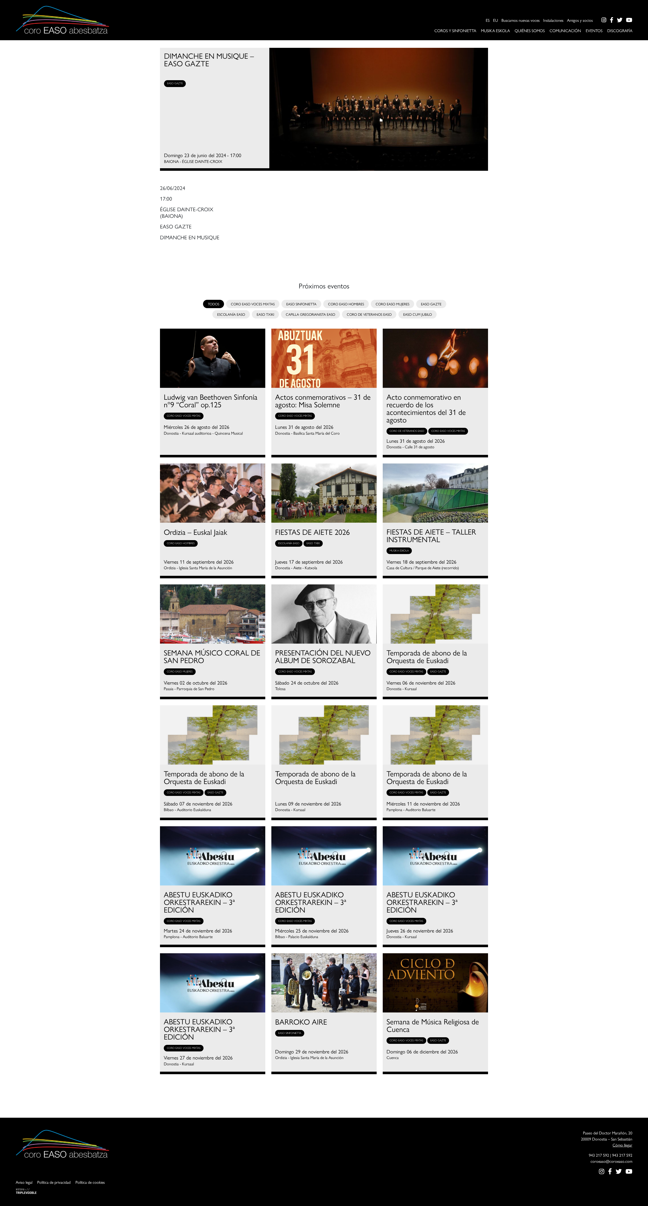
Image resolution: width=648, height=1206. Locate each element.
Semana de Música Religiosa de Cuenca (433, 1025)
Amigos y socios (580, 20)
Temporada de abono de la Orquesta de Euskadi (427, 656)
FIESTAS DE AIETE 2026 (312, 532)
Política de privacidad (54, 1182)
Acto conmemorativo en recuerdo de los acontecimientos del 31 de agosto (426, 408)
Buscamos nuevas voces (520, 20)
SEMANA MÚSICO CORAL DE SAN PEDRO (212, 656)
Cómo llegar (622, 1145)
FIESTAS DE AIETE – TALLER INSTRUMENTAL (431, 535)
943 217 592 (599, 1155)
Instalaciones (553, 20)
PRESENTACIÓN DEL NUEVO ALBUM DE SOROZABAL (323, 656)
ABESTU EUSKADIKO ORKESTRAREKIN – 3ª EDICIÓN (199, 902)
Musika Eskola (495, 30)
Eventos (594, 30)
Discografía (619, 30)
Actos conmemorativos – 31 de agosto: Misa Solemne (323, 400)
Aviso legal (24, 1182)
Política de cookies (90, 1182)
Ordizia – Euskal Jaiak (195, 532)
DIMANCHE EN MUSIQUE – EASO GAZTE (209, 59)
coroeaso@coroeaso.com (611, 1161)
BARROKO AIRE (301, 1021)
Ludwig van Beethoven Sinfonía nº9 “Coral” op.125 (210, 400)
